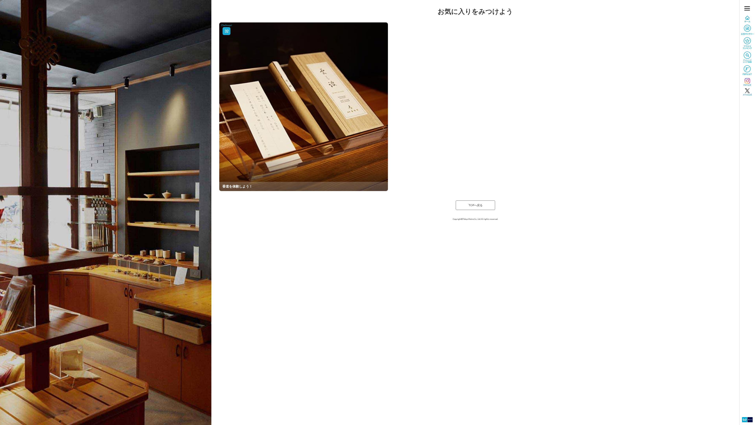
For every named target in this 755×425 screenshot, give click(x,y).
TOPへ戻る (475, 205)
